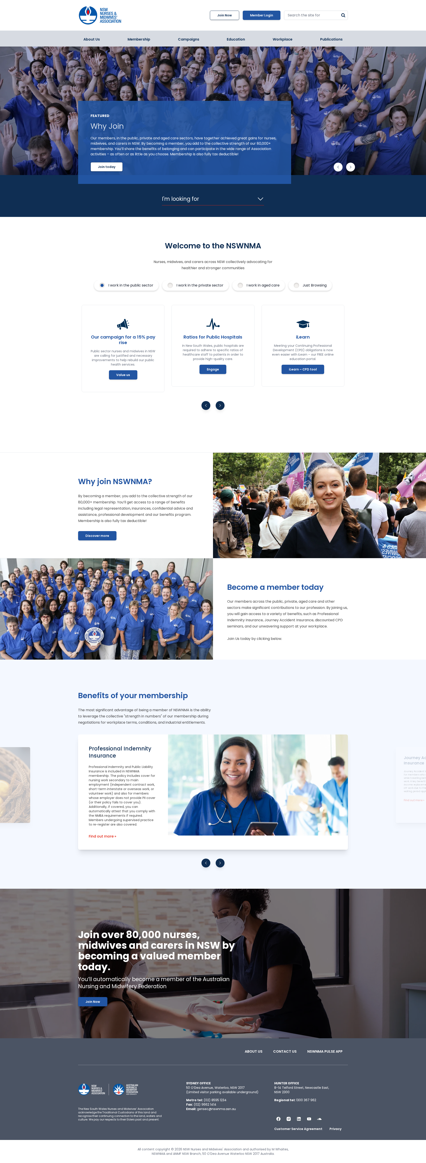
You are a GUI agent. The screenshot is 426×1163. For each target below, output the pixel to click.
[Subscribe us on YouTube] (309, 1119)
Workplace (282, 39)
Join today (106, 167)
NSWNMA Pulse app (325, 1051)
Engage (213, 369)
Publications (331, 39)
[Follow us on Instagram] (288, 1119)
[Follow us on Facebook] (278, 1119)
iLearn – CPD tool (303, 369)
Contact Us (285, 1051)
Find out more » (102, 836)
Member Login (261, 15)
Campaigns (188, 39)
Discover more (97, 536)
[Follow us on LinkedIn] (299, 1119)
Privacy (335, 1129)
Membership (139, 39)
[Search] (343, 15)
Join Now (224, 15)
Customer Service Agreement (298, 1129)
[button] (338, 167)
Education (236, 39)
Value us (123, 375)
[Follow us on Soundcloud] (319, 1119)
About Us (91, 39)
